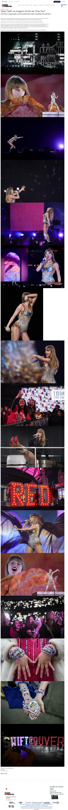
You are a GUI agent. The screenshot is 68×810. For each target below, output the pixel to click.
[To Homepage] (4, 1)
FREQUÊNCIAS (23, 804)
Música (7, 9)
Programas (35, 5)
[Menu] (1, 5)
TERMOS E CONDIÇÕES (36, 804)
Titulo (2, 768)
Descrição (3, 769)
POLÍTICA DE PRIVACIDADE (47, 804)
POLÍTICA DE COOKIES (29, 805)
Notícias (47, 5)
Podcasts (23, 5)
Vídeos (31, 5)
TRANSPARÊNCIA (44, 805)
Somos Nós (52, 5)
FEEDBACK (28, 804)
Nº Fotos (2, 770)
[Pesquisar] (62, 6)
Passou (27, 5)
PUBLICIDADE (37, 805)
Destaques (41, 5)
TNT (44, 5)
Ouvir (19, 5)
